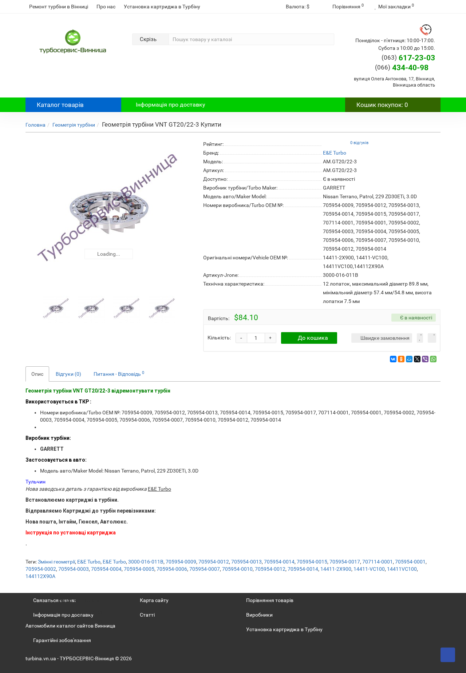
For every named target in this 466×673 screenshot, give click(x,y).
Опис (37, 374)
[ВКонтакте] (393, 359)
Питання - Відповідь (119, 373)
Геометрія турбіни (73, 125)
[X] (417, 359)
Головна (35, 125)
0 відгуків (359, 142)
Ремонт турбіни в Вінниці (58, 6)
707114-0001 (377, 562)
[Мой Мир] (409, 359)
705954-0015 (312, 562)
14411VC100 (402, 569)
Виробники (259, 615)
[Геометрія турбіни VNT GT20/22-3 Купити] (109, 212)
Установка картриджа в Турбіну (162, 6)
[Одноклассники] (401, 359)
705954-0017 (344, 562)
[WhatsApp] (433, 359)
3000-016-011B (145, 562)
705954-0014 (279, 562)
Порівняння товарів (269, 600)
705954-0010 (237, 569)
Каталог (60, 104)
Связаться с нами (54, 600)
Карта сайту (154, 600)
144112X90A (40, 576)
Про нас (105, 6)
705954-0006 (172, 569)
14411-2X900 (335, 569)
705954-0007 (204, 569)
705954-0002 (40, 569)
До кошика (313, 337)
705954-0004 (106, 569)
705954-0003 (73, 569)
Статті (147, 615)
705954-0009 (181, 562)
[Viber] (425, 359)
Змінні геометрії (56, 562)
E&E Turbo (88, 562)
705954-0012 (213, 562)
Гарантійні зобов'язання (62, 640)
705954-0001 (410, 562)
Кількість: (219, 338)
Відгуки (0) (68, 374)
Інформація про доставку (170, 104)
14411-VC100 (369, 569)
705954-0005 (139, 569)
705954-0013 (246, 562)
